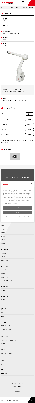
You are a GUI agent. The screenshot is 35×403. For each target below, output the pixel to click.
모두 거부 (17, 207)
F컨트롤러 (3, 253)
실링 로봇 (3, 236)
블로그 (2, 316)
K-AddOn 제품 (4, 290)
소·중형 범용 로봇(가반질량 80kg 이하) (24, 7)
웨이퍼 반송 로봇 (5, 243)
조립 (4, 100)
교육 (2, 364)
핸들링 (7, 100)
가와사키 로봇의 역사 (6, 329)
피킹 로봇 (3, 225)
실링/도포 (20, 100)
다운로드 (30, 114)
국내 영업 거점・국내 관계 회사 (8, 333)
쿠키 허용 (17, 212)
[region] (17, 201)
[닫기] (32, 183)
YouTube (4, 374)
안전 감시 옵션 (4, 277)
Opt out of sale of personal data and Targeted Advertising (17, 217)
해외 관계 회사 (4, 336)
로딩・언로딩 (13, 100)
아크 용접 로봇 (4, 232)
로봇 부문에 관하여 (5, 325)
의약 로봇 (3, 229)
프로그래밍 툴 (4, 269)
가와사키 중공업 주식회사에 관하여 (9, 340)
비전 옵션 (3, 273)
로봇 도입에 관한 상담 (6, 354)
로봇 (12, 7)
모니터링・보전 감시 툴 (6, 280)
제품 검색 (7, 7)
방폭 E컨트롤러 (4, 260)
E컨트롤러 (3, 256)
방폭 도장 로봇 (4, 239)
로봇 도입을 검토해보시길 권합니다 (17, 177)
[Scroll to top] (31, 400)
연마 (24, 100)
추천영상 (3, 299)
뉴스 (2, 312)
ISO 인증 (3, 343)
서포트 (2, 360)
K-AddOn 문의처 (5, 357)
